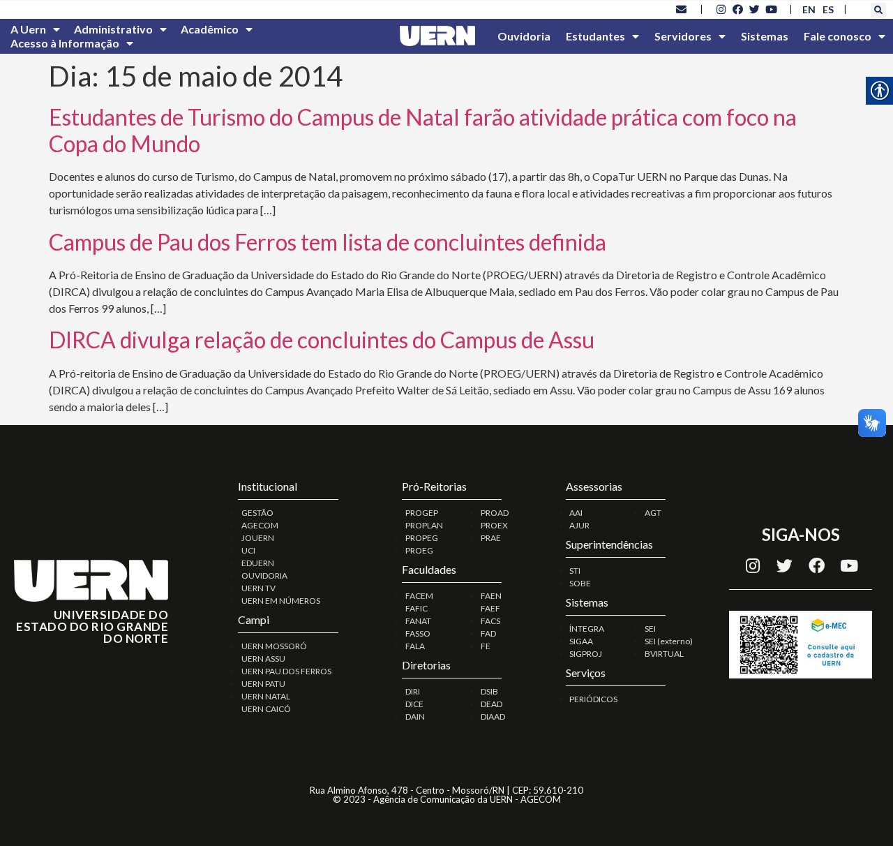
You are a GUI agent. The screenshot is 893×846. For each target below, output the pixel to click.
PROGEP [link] (421, 512)
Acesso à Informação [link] (64, 43)
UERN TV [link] (258, 588)
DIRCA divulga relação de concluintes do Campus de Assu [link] (321, 339)
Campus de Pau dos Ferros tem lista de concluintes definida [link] (327, 241)
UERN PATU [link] (263, 683)
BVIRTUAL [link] (664, 653)
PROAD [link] (495, 512)
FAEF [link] (490, 608)
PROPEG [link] (421, 538)
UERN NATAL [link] (265, 696)
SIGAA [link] (581, 641)
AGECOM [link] (259, 525)
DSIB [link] (489, 691)
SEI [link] (650, 628)
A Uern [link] (28, 29)
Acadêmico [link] (210, 29)
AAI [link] (576, 512)
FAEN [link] (491, 596)
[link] (681, 9)
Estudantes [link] (595, 36)
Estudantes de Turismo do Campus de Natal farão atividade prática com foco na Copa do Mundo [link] (423, 130)
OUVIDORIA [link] (264, 575)
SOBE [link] (580, 583)
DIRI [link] (412, 691)
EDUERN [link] (257, 563)
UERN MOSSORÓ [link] (274, 646)
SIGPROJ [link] (585, 653)
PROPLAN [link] (424, 525)
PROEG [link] (419, 550)
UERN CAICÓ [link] (266, 709)
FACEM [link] (419, 596)
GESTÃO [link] (257, 512)
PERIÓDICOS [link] (593, 699)
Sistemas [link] (764, 36)
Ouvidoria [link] (523, 36)
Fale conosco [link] (837, 36)
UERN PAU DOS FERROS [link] (286, 671)
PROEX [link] (494, 525)
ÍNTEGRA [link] (586, 628)
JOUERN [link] (257, 538)
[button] (878, 10)
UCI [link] (248, 550)
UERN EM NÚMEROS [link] (280, 600)
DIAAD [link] (493, 716)
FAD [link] (488, 633)
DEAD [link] (491, 704)
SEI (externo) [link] (669, 641)
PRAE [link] (491, 538)
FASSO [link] (417, 633)
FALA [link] (415, 646)
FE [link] (485, 646)
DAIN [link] (415, 716)
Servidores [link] (683, 36)
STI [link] (574, 570)
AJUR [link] (579, 525)
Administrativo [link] (113, 29)
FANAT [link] (418, 621)
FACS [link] (490, 621)
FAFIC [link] (416, 608)
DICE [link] (414, 704)
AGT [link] (653, 512)
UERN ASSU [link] (263, 658)
